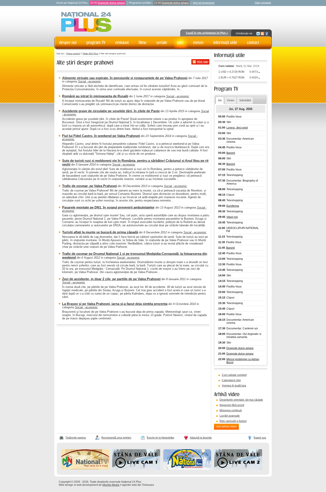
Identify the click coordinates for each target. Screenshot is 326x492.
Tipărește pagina (75, 437)
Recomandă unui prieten (116, 437)
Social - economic (89, 81)
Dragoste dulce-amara (111, 2)
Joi (220, 100)
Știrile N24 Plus (90, 53)
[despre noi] (68, 42)
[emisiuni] (122, 42)
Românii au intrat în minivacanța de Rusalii (95, 96)
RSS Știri (202, 61)
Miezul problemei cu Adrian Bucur (242, 361)
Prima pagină (73, 53)
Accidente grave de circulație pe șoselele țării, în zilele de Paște (111, 111)
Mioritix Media (110, 484)
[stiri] (180, 42)
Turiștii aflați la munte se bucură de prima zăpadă (100, 232)
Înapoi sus (260, 437)
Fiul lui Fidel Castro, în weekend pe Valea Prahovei (101, 136)
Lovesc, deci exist (237, 127)
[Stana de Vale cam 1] (136, 468)
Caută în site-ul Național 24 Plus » (207, 33)
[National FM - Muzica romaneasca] (187, 468)
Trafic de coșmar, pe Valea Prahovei (89, 186)
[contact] (253, 42)
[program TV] (96, 42)
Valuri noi (232, 217)
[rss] (262, 33)
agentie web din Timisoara (138, 484)
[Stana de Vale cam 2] (238, 468)
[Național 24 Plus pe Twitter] (258, 33)
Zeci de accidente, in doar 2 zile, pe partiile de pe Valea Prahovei (111, 279)
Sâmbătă (245, 100)
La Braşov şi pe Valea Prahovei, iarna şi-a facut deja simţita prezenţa (114, 304)
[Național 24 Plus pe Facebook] (266, 33)
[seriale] (161, 42)
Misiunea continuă (231, 410)
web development (87, 484)
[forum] (198, 42)
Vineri (230, 100)
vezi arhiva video (226, 426)
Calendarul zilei (231, 380)
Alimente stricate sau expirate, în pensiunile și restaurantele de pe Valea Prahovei (124, 78)
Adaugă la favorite (201, 437)
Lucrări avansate (230, 415)
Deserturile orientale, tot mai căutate (241, 399)
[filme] (142, 42)
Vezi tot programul (203, 2)
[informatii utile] (225, 42)
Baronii (230, 152)
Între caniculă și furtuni (233, 421)
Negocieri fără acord (232, 405)
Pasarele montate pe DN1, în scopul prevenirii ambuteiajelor (108, 207)
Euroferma (232, 205)
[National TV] (85, 468)
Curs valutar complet (234, 375)
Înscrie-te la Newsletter (160, 437)
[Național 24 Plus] (86, 22)
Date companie (263, 2)
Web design (66, 484)
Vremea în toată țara (234, 385)
